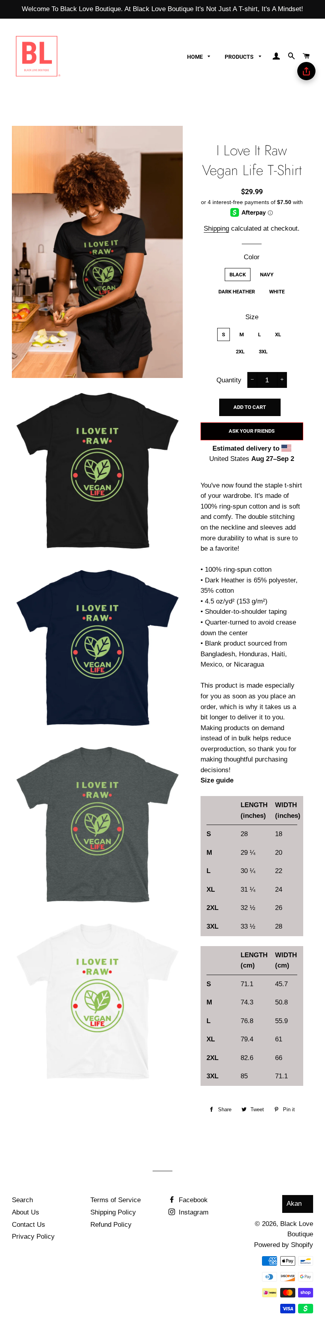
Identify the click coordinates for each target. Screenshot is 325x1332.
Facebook (192, 1200)
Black (237, 275)
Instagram (192, 1212)
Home (195, 57)
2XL (240, 352)
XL (278, 334)
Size (251, 317)
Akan (294, 1203)
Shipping (216, 228)
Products (240, 57)
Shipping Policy (113, 1212)
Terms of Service (115, 1200)
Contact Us (28, 1224)
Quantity (228, 380)
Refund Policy (111, 1224)
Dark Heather (236, 292)
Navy (266, 275)
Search (22, 1200)
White (277, 292)
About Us (25, 1212)
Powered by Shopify (283, 1245)
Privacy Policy (33, 1236)
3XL (263, 352)
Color (252, 257)
